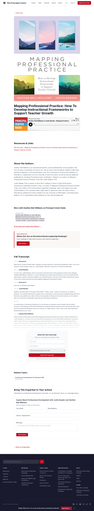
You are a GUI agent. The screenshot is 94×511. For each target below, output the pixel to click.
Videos (33, 3)
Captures (5, 474)
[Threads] (90, 504)
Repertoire (6, 471)
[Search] (66, 3)
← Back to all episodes (22, 447)
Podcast (46, 3)
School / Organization (23, 415)
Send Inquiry (22, 434)
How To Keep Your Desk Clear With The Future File (64, 477)
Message (19, 422)
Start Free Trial (84, 3)
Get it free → (23, 243)
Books (54, 3)
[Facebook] (74, 504)
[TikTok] (87, 504)
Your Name (19, 408)
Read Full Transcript (47, 355)
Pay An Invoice (44, 483)
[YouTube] (80, 504)
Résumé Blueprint (63, 486)
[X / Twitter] (77, 504)
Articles (78, 481)
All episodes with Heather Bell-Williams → (27, 226)
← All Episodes (18, 13)
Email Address (52, 408)
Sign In (73, 3)
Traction (5, 476)
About (60, 3)
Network (5, 479)
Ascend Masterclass (27, 475)
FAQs (39, 3)
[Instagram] (83, 504)
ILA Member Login (45, 485)
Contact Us (43, 480)
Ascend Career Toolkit (10, 482)
